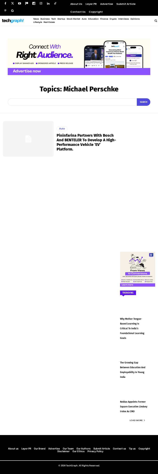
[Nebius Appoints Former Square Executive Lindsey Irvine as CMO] (137, 394)
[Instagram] (41, 3)
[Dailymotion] (33, 3)
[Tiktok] (55, 3)
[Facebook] (5, 3)
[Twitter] (12, 3)
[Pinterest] (5, 10)
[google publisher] (12, 10)
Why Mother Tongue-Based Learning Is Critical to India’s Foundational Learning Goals (132, 328)
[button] (155, 20)
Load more (136, 420)
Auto (62, 128)
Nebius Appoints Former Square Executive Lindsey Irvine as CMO (133, 406)
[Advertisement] (137, 178)
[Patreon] (26, 3)
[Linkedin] (48, 3)
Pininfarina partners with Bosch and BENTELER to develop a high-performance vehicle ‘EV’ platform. (86, 142)
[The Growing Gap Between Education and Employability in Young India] (137, 355)
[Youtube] (19, 3)
